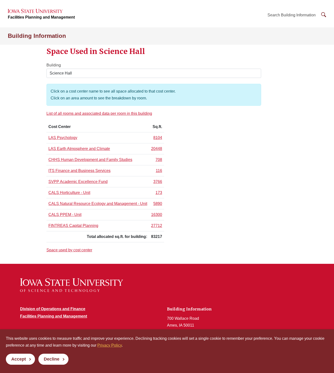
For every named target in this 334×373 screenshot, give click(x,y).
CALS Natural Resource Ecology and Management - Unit (97, 204)
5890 (157, 204)
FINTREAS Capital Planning (73, 226)
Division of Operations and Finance (52, 309)
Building (53, 65)
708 (159, 160)
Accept (18, 359)
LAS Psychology (62, 138)
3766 (157, 182)
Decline (51, 359)
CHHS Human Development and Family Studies (90, 160)
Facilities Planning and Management (41, 17)
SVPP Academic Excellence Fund (78, 182)
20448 (156, 149)
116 (159, 171)
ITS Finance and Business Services (79, 171)
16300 (156, 215)
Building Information (37, 35)
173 (159, 193)
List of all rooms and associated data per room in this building (99, 113)
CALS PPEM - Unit (64, 215)
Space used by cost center (69, 250)
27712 (156, 226)
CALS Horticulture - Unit (69, 193)
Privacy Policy (109, 345)
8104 (157, 138)
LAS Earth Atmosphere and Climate (79, 149)
